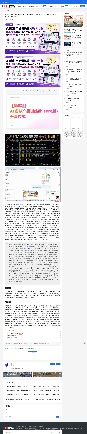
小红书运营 (67, 126)
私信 (58, 363)
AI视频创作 (67, 120)
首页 (20, 6)
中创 (11, 364)
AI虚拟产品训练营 (20, 204)
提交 (57, 416)
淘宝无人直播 (79, 128)
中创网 (42, 6)
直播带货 (73, 130)
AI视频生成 (67, 122)
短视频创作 (80, 130)
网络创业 (79, 134)
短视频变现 (73, 132)
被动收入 (73, 136)
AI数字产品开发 (27, 246)
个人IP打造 (73, 122)
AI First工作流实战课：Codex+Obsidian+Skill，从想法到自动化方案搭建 (77, 31)
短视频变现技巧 (80, 132)
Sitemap (30, 426)
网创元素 (24, 426)
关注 (53, 363)
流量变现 (73, 128)
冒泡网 (51, 6)
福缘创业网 (63, 6)
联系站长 (41, 426)
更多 (81, 50)
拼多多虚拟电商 (80, 126)
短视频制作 (67, 132)
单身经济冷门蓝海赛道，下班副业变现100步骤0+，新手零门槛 (77, 44)
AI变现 (67, 117)
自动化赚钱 (67, 136)
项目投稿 (82, 6)
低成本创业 (80, 122)
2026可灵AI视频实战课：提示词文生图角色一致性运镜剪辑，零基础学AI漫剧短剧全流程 (74, 63)
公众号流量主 (67, 124)
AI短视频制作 (79, 117)
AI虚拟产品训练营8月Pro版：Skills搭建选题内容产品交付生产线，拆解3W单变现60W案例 (74, 54)
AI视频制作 (73, 120)
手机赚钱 (73, 126)
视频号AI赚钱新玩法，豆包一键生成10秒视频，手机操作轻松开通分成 (74, 78)
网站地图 (35, 426)
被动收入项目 (79, 136)
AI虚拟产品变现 (20, 348)
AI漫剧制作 (73, 117)
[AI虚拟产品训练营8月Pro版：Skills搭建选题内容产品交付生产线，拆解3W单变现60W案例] (67, 37)
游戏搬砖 (67, 130)
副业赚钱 (73, 124)
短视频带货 (73, 134)
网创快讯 (25, 6)
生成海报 (8, 432)
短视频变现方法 (67, 134)
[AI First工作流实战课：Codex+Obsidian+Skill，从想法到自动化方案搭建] (67, 31)
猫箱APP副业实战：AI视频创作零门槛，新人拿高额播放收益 (74, 85)
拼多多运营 (67, 128)
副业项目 (79, 124)
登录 (21, 333)
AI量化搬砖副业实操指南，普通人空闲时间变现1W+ (74, 99)
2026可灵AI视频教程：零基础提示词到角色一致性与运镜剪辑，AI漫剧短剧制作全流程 (74, 71)
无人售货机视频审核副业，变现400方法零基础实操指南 (74, 106)
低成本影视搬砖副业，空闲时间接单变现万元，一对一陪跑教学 (74, 92)
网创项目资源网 (29, 428)
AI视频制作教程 (80, 120)
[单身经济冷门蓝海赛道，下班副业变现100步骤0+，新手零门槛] (67, 44)
